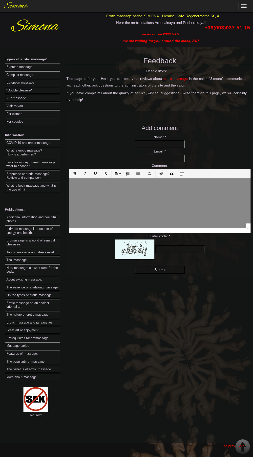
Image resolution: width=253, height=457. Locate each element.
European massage (20, 82)
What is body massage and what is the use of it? (31, 187)
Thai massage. (17, 260)
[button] (74, 173)
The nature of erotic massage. (27, 314)
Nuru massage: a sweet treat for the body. (32, 270)
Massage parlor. (17, 346)
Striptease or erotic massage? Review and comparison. (27, 176)
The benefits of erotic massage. (29, 369)
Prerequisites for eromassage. (27, 338)
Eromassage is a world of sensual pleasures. (30, 242)
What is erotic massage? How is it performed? (24, 152)
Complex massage (19, 75)
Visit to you (14, 106)
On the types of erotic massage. (29, 295)
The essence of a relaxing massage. (32, 287)
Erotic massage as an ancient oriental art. (27, 305)
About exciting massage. (24, 279)
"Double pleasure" (19, 90)
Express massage (19, 67)
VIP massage (16, 98)
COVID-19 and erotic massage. (28, 143)
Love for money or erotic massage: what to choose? (31, 164)
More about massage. (22, 377)
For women (14, 114)
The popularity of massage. (25, 361)
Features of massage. (22, 353)
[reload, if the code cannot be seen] (134, 249)
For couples (14, 121)
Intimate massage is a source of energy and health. (29, 231)
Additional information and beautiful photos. (31, 219)
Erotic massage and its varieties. (30, 322)
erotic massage (175, 79)
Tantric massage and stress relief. (30, 252)
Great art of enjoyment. (23, 330)
